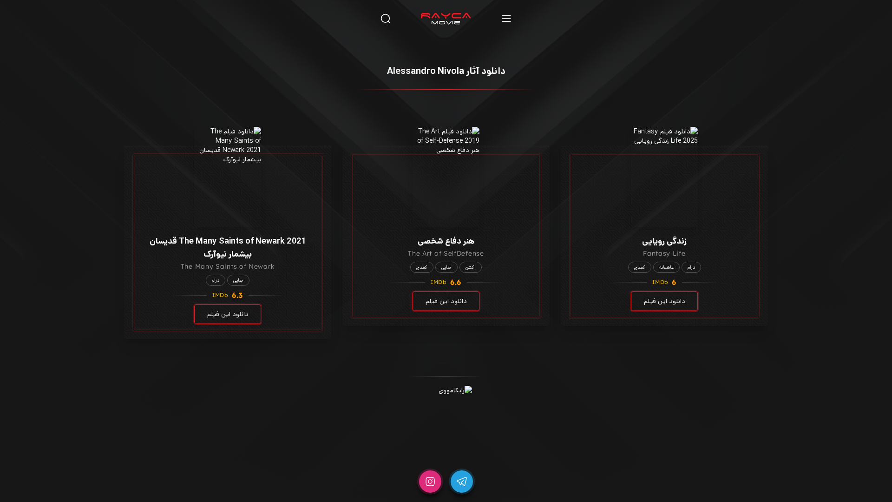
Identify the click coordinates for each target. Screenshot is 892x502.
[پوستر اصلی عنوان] (664, 177)
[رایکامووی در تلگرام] (462, 481)
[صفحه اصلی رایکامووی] (446, 18)
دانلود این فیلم (664, 301)
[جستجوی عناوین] (385, 18)
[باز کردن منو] (506, 18)
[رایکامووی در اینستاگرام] (430, 481)
